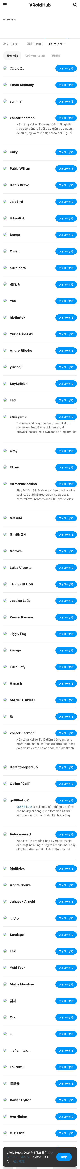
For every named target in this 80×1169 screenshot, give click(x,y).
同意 (64, 1157)
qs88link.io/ (24, 806)
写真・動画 (34, 44)
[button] (12, 55)
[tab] (12, 44)
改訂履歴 (19, 1161)
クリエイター (56, 44)
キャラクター (12, 44)
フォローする (66, 68)
